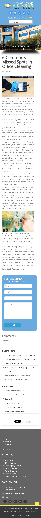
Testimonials (9, 447)
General (7, 399)
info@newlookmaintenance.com (16, 493)
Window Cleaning (11, 468)
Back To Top (37, 503)
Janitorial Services (11, 403)
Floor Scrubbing (10, 474)
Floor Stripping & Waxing (13, 466)
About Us (8, 441)
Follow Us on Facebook (5, 501)
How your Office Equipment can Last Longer (20, 355)
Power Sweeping (11, 471)
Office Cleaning (10, 463)
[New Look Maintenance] (20, 5)
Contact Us (9, 449)
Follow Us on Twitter (10, 501)
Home (7, 439)
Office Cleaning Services (13, 407)
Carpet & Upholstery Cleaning (15, 476)
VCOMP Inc (26, 515)
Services (8, 444)
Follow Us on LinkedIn (15, 501)
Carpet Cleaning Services (13, 391)
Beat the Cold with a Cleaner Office (17, 376)
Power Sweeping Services (14, 411)
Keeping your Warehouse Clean (16, 380)
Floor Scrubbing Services (13, 395)
